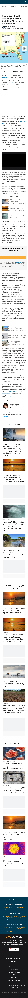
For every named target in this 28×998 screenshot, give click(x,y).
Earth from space (19, 907)
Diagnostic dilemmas (8, 909)
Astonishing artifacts (20, 909)
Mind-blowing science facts (20, 930)
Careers (14, 977)
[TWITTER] (11, 407)
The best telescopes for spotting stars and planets (8, 931)
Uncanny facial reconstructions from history (19, 920)
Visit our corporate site (16, 944)
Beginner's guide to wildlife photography (20, 928)
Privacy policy (14, 966)
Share (5, 71)
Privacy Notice (18, 262)
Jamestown (5, 77)
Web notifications (14, 975)
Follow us (16, 71)
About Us (14, 961)
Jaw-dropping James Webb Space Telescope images (8, 917)
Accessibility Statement (14, 956)
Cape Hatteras (18, 178)
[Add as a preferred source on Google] (14, 949)
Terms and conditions (14, 964)
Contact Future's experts (14, 958)
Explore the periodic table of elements (8, 920)
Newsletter (23, 71)
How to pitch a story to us (14, 983)
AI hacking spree (13, 6)
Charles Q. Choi (11, 26)
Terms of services (16, 260)
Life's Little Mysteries (8, 907)
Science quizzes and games (8, 927)
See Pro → (17, 2)
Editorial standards (14, 980)
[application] (14, 160)
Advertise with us (14, 972)
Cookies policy (14, 969)
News (21, 28)
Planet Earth (4, 13)
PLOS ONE (9, 396)
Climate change (12, 13)
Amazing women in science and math (19, 917)
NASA (12, 82)
